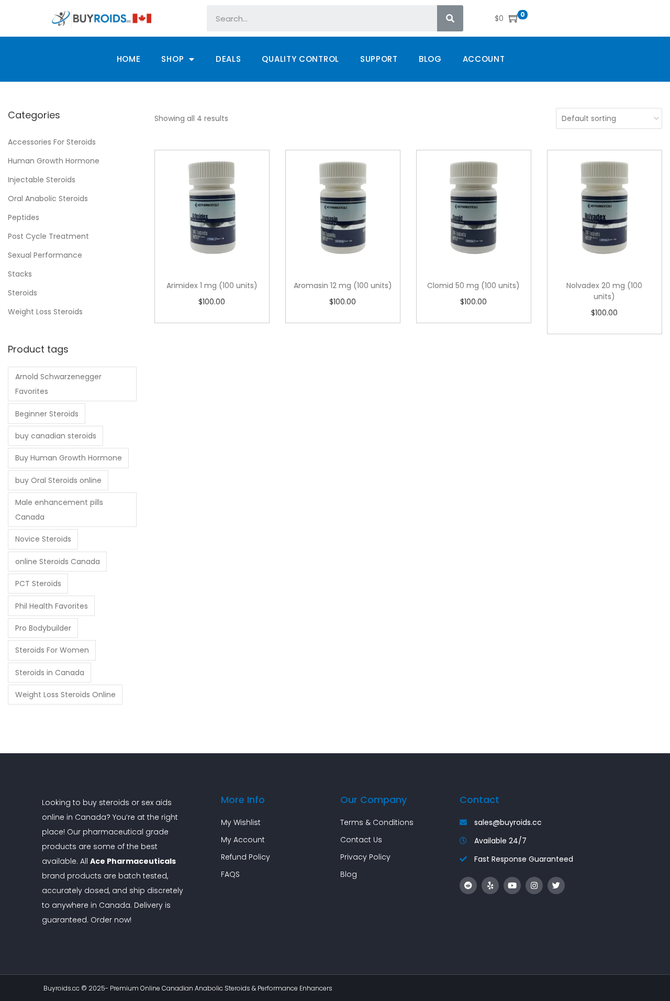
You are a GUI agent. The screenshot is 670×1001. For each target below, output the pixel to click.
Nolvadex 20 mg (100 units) (604, 291)
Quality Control (300, 58)
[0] (511, 18)
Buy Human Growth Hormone (68, 458)
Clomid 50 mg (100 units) (473, 285)
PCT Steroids (38, 583)
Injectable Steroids (41, 179)
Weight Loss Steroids (45, 311)
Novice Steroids (43, 539)
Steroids (22, 293)
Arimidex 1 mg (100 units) (212, 285)
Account (484, 58)
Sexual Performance (45, 255)
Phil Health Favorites (51, 606)
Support (379, 58)
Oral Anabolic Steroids (48, 198)
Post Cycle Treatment (48, 236)
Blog (430, 58)
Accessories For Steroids (52, 142)
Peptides (23, 217)
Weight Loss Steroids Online (65, 694)
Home (129, 58)
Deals (228, 58)
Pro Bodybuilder (43, 628)
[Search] (450, 18)
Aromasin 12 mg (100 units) (343, 285)
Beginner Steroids (47, 414)
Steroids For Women (52, 650)
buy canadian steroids (55, 436)
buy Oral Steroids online (58, 480)
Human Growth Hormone (53, 161)
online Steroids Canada (57, 561)
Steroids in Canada (49, 672)
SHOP (172, 58)
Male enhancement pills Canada (59, 509)
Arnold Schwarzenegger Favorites (58, 384)
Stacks (20, 274)
